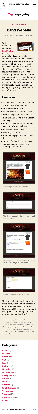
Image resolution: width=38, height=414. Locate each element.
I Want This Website (19, 4)
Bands (15, 25)
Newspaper (7, 375)
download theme (23, 325)
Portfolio (6, 385)
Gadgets (6, 366)
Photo (4, 382)
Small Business (9, 388)
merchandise (21, 327)
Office (5, 378)
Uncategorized (9, 397)
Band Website (19, 30)
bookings (8, 322)
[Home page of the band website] (19, 168)
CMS (4, 360)
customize (28, 322)
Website (14, 331)
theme (7, 331)
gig (32, 325)
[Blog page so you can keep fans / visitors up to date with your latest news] (19, 240)
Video (4, 400)
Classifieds (7, 357)
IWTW (12, 35)
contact (20, 322)
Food (4, 363)
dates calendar (10, 325)
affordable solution (21, 320)
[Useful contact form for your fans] (19, 280)
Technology (7, 391)
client (15, 322)
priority (20, 329)
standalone (27, 329)
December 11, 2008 (26, 35)
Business (6, 354)
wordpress (21, 331)
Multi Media (7, 372)
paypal (29, 327)
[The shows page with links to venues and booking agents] (19, 203)
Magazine (6, 369)
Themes (22, 25)
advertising (9, 320)
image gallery (10, 327)
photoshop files (10, 329)
